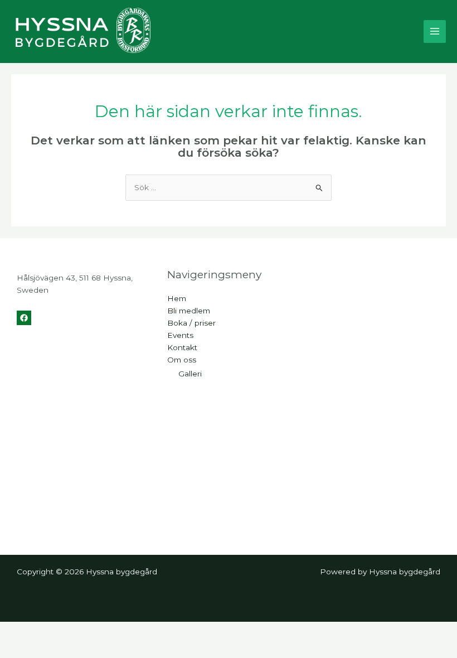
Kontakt (182, 347)
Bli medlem (188, 310)
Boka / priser (191, 322)
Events (180, 335)
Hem (176, 298)
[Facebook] (24, 318)
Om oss (181, 359)
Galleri (190, 373)
